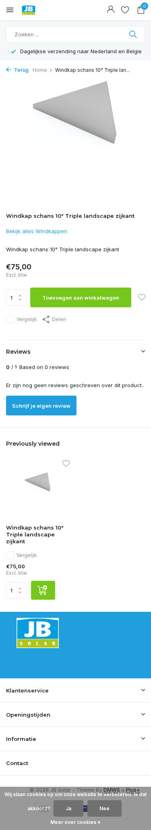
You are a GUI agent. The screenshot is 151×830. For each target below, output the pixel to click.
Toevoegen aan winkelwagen (80, 297)
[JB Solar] (42, 10)
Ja (68, 808)
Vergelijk (27, 319)
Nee (104, 808)
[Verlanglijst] (125, 10)
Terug (21, 70)
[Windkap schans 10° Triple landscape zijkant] (38, 489)
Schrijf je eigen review (41, 405)
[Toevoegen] (43, 590)
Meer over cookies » (75, 822)
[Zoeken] (134, 34)
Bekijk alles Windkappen (36, 231)
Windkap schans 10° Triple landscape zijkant (35, 534)
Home (40, 70)
